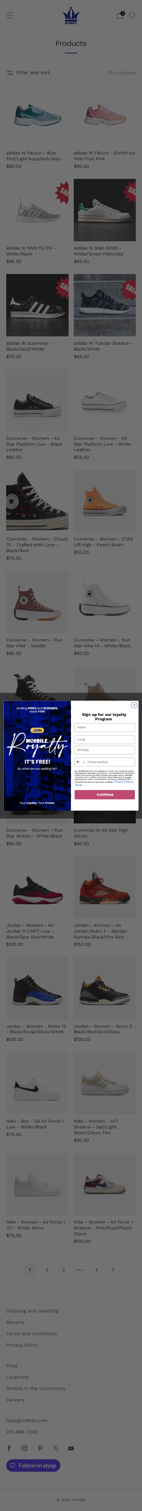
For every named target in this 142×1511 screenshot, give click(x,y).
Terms (78, 784)
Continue (105, 794)
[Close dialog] (134, 705)
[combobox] (80, 762)
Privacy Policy (123, 781)
